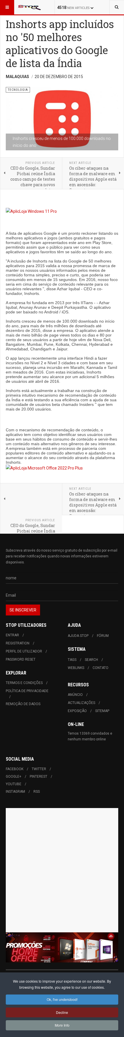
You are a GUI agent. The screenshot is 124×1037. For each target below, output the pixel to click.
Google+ (13, 776)
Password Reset (20, 659)
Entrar (12, 635)
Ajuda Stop (78, 636)
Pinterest (38, 776)
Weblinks (76, 668)
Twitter (39, 769)
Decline (62, 1012)
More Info (62, 1025)
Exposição (77, 711)
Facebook (14, 769)
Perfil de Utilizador (24, 651)
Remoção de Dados (23, 704)
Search (91, 660)
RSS (36, 792)
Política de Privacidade (27, 691)
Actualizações (81, 703)
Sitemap (102, 711)
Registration (17, 643)
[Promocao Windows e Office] (62, 947)
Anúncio (75, 695)
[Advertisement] (62, 870)
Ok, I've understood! (62, 999)
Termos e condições (24, 683)
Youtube (13, 784)
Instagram (15, 792)
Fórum (103, 636)
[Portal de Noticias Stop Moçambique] (29, 7)
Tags (72, 660)
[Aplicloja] (62, 468)
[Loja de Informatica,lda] (62, 211)
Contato (100, 668)
